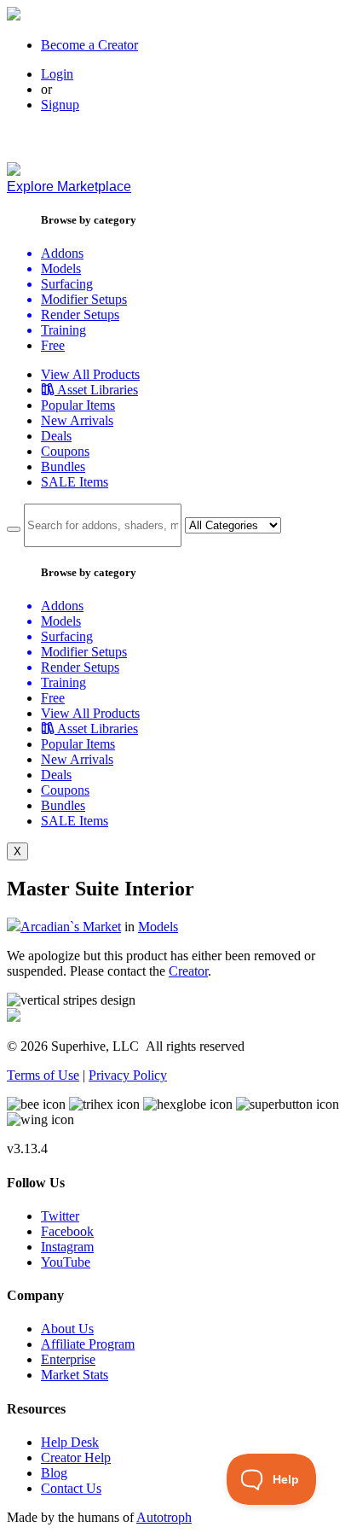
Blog (54, 1473)
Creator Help (76, 1457)
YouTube (65, 1262)
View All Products (90, 374)
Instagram (67, 1246)
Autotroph (164, 1517)
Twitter (60, 1216)
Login (57, 74)
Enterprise (68, 1359)
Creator (188, 971)
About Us (67, 1328)
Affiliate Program (88, 1344)
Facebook (67, 1231)
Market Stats (74, 1374)
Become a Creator (89, 45)
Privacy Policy (128, 1075)
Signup (60, 104)
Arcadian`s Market (70, 926)
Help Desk (70, 1442)
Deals (56, 435)
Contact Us (71, 1488)
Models (158, 926)
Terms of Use (43, 1075)
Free (53, 345)
